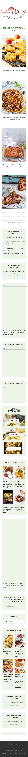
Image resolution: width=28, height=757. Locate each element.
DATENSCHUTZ (18, 751)
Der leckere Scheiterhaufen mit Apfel (7, 651)
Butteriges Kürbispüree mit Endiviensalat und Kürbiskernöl (19, 484)
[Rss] (17, 744)
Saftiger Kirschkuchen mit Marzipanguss (14, 212)
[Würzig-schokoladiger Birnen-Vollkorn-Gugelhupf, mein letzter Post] (8, 472)
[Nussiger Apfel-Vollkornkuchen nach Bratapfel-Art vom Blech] (14, 145)
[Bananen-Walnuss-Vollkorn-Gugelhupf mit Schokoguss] (20, 497)
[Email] (14, 744)
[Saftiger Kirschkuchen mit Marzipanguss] (14, 192)
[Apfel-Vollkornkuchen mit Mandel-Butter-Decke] (14, 50)
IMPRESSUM (9, 751)
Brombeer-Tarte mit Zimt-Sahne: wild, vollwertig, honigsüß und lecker (19, 653)
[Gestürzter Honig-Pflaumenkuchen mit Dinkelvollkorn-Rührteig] (8, 666)
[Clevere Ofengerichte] (14, 448)
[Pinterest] (10, 744)
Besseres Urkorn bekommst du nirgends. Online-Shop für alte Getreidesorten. (14, 332)
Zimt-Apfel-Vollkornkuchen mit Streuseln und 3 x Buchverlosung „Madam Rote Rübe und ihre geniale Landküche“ (19, 681)
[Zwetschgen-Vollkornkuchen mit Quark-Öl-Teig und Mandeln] (14, 97)
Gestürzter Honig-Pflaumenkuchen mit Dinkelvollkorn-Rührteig (8, 678)
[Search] (26, 2)
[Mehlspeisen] (14, 434)
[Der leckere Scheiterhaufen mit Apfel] (8, 641)
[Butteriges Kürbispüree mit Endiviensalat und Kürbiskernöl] (20, 472)
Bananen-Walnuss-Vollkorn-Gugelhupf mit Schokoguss (19, 508)
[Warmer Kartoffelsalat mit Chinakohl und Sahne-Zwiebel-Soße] (8, 497)
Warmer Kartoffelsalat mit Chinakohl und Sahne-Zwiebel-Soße (8, 509)
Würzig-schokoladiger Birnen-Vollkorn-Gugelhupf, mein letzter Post (7, 484)
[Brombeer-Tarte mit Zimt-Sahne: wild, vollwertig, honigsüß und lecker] (20, 641)
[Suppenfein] (14, 420)
